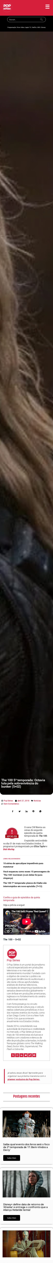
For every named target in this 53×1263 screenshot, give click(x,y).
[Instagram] (17, 1055)
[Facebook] (34, 1055)
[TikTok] (30, 1055)
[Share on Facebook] (12, 811)
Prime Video (20, 27)
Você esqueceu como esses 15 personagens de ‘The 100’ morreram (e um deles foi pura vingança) (26, 875)
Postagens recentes (26, 1096)
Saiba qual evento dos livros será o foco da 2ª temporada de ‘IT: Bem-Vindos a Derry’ (26, 1147)
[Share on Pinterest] (33, 811)
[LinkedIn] (21, 1055)
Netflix (34, 27)
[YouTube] (26, 1055)
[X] (13, 1055)
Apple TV (28, 27)
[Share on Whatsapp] (40, 811)
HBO (38, 27)
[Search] (41, 19)
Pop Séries (13, 960)
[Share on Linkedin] (26, 811)
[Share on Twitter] (19, 811)
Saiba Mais (11, 1158)
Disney (43, 27)
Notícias (37, 801)
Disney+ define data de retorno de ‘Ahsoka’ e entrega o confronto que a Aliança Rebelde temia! (25, 1207)
